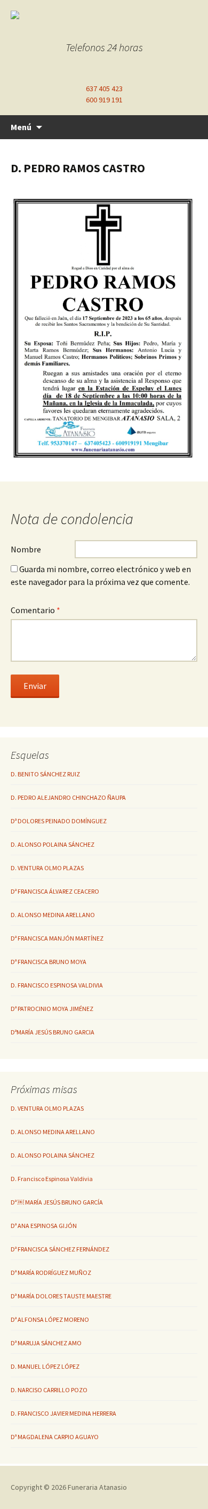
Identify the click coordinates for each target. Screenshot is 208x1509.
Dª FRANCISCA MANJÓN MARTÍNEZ (57, 938)
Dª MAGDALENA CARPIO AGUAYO (55, 1437)
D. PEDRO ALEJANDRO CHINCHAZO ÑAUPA (68, 797)
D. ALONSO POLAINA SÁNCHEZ (52, 844)
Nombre (26, 549)
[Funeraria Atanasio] (101, 15)
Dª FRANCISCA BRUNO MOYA (48, 962)
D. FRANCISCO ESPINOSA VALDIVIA (57, 985)
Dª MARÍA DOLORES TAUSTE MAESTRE (61, 1296)
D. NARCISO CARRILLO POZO (49, 1390)
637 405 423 (104, 88)
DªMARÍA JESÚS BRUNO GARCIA (52, 1032)
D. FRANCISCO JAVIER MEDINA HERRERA (63, 1413)
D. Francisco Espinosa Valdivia (52, 1179)
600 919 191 (104, 100)
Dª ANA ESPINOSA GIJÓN (44, 1226)
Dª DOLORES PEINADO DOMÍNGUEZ (59, 821)
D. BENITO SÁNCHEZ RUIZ (45, 774)
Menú (21, 127)
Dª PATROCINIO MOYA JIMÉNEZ (52, 1009)
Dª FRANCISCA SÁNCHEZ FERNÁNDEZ (60, 1249)
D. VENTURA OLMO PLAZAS (47, 868)
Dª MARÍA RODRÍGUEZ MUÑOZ (51, 1273)
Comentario (35, 610)
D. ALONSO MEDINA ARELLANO (53, 915)
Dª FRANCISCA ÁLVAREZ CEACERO (55, 891)
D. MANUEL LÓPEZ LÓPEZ (45, 1366)
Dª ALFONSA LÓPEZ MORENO (50, 1319)
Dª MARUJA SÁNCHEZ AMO (46, 1343)
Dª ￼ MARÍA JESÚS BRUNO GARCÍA (57, 1202)
